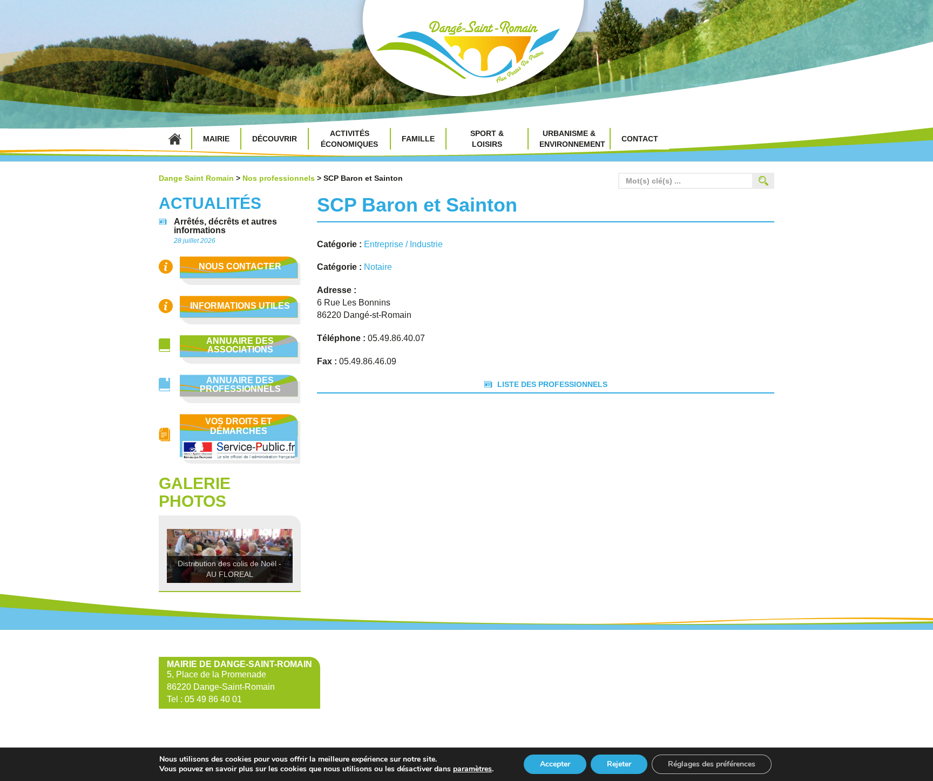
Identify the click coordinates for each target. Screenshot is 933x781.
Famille (418, 138)
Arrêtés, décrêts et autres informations (225, 226)
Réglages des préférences (711, 764)
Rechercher (763, 181)
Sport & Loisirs (487, 138)
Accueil (175, 139)
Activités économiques (349, 138)
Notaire (379, 266)
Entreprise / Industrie (404, 244)
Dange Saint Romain (466, 54)
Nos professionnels (278, 178)
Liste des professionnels (552, 384)
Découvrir (274, 138)
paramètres (472, 769)
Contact (639, 138)
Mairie (216, 138)
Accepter (555, 764)
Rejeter (619, 764)
